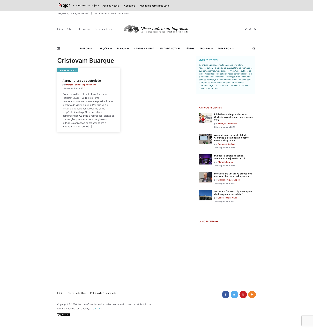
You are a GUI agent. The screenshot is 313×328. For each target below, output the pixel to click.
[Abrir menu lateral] (58, 48)
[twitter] (246, 29)
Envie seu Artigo (103, 29)
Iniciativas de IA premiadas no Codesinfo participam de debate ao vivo (233, 117)
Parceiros (224, 48)
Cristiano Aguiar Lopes (229, 180)
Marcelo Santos (225, 162)
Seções (104, 48)
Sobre (70, 29)
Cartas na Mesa (144, 48)
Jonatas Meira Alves (227, 198)
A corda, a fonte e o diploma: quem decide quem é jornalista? (233, 193)
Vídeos (190, 48)
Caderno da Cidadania (67, 70)
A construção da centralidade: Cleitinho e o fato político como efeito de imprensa (231, 138)
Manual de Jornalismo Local (154, 5)
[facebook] (241, 29)
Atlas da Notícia (111, 5)
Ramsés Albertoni (226, 144)
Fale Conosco (84, 29)
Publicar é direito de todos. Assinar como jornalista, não (230, 157)
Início (60, 29)
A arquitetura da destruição (81, 80)
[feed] (255, 29)
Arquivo (205, 48)
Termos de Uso (77, 293)
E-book (121, 48)
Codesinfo (129, 5)
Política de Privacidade (103, 293)
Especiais (86, 48)
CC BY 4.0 (96, 308)
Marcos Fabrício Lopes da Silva (81, 84)
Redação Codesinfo (227, 123)
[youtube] (250, 29)
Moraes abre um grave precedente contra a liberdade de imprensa (233, 175)
